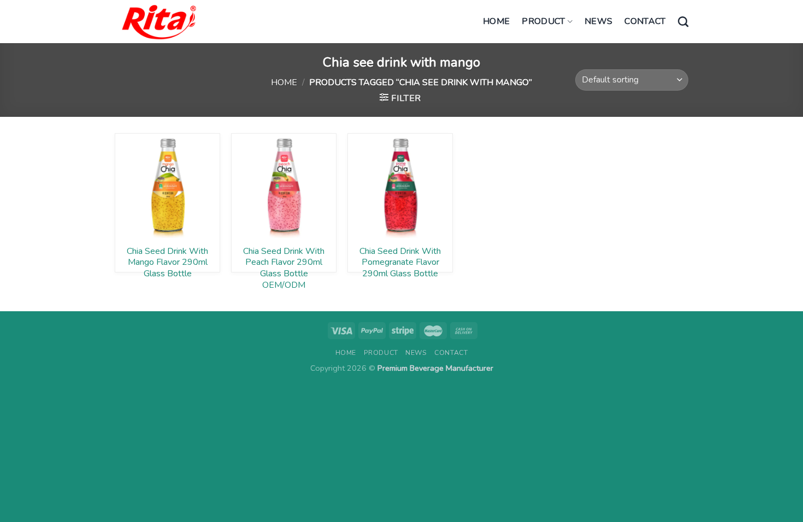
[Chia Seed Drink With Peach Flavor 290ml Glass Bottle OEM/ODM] (284, 186)
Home (496, 21)
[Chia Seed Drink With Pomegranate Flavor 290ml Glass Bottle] (400, 186)
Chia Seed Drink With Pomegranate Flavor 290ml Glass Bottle (400, 259)
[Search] (683, 21)
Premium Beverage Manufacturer (435, 368)
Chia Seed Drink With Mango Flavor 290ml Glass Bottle (167, 259)
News (598, 21)
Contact (644, 21)
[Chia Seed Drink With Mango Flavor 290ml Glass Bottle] (167, 186)
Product (543, 21)
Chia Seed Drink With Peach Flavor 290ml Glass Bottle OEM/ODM (283, 259)
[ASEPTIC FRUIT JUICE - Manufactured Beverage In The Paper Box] (159, 21)
